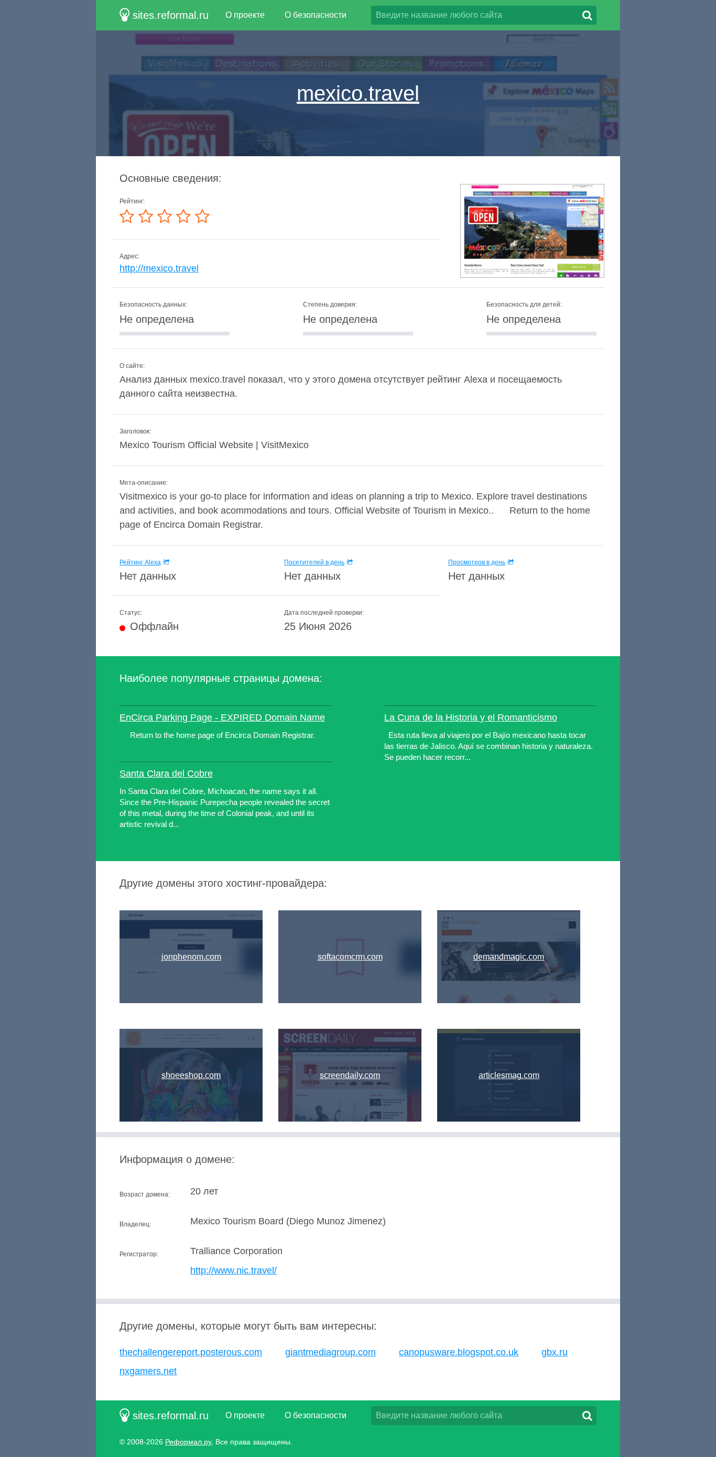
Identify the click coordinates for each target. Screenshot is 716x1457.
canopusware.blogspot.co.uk (458, 1352)
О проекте (245, 14)
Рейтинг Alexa (140, 562)
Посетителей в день (314, 562)
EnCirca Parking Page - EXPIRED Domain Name (222, 717)
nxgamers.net (148, 1371)
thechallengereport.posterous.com (191, 1352)
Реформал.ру (188, 1442)
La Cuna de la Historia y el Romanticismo (470, 717)
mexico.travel (358, 93)
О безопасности (315, 14)
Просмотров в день (476, 562)
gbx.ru (554, 1352)
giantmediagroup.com (330, 1352)
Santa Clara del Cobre (166, 773)
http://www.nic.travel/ (233, 1270)
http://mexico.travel (159, 268)
